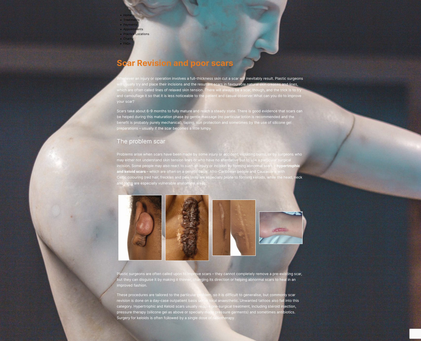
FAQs (126, 43)
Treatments (131, 20)
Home (127, 15)
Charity (128, 38)
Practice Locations (136, 34)
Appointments (133, 29)
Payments (130, 24)
